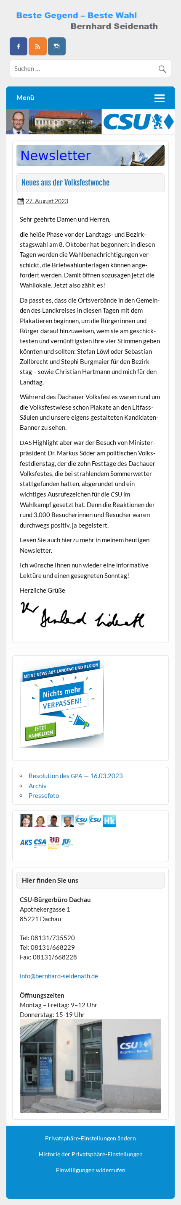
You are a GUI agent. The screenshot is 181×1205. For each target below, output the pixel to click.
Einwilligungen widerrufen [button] (90, 1170)
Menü (25, 97)
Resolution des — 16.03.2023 (76, 775)
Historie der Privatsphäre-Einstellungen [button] (91, 1154)
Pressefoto (44, 795)
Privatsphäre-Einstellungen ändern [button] (90, 1138)
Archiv (38, 785)
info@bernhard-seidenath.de (59, 976)
